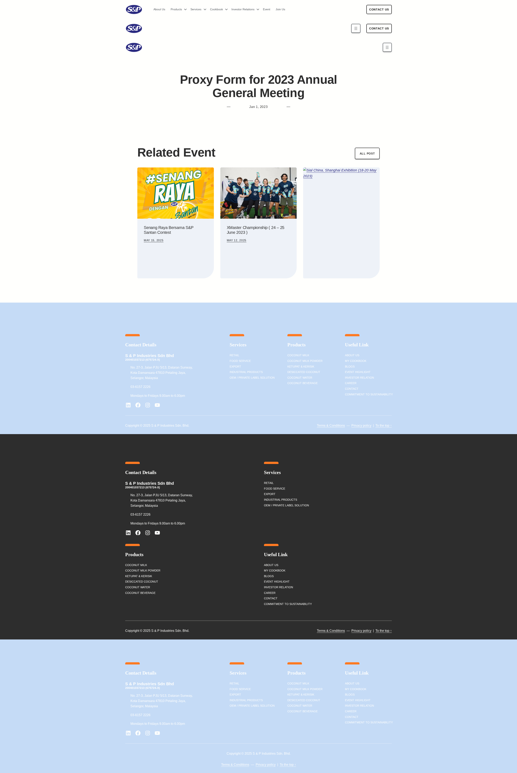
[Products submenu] (184, 9)
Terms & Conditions (331, 425)
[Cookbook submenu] (225, 9)
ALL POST (367, 153)
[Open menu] (355, 28)
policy (366, 425)
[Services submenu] (204, 9)
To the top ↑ (383, 425)
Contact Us (379, 9)
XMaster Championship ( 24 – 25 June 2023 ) (256, 230)
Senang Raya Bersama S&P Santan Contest (168, 230)
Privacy (356, 425)
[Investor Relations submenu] (256, 9)
